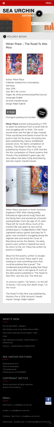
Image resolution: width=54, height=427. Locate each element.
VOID (5, 336)
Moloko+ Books (17, 36)
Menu (48, 3)
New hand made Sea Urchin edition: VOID (20, 333)
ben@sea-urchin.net (31, 416)
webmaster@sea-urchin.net (38, 422)
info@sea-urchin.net (23, 405)
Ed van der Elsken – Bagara (14, 326)
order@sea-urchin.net (20, 410)
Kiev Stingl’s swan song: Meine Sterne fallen (20, 329)
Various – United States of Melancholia (19, 346)
